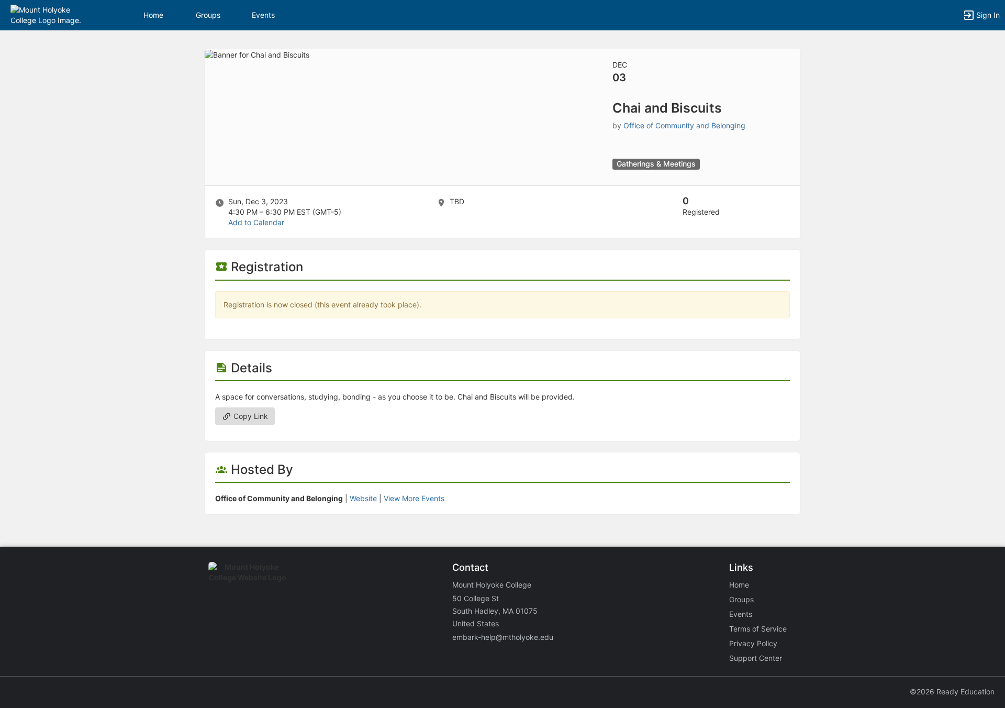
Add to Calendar (256, 222)
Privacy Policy (753, 643)
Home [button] (153, 14)
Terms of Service (758, 628)
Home (739, 584)
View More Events (414, 498)
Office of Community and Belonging (684, 125)
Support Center (755, 658)
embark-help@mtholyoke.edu (502, 637)
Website (363, 498)
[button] (53, 14)
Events (263, 14)
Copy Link (249, 416)
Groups (208, 14)
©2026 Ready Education (952, 691)
